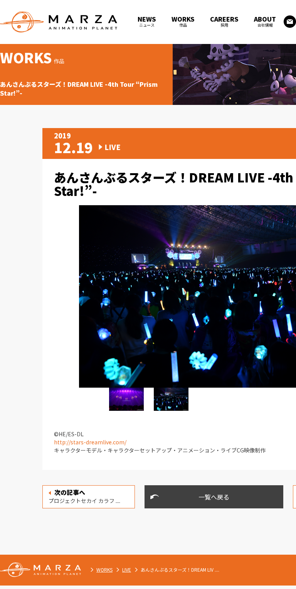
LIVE (126, 569)
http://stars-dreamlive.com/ (90, 442)
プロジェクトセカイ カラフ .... (84, 496)
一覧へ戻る (213, 496)
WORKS (104, 569)
